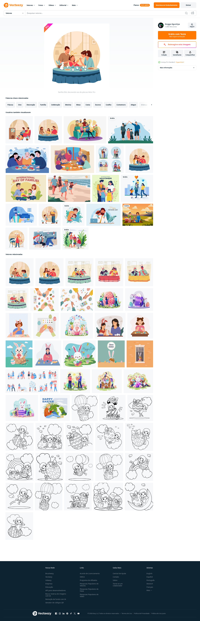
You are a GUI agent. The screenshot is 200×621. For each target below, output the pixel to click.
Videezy (48, 580)
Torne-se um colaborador (118, 585)
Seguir (192, 27)
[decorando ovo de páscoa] (79, 272)
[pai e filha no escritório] (103, 215)
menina (68, 105)
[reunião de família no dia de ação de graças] (72, 159)
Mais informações (166, 68)
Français (150, 587)
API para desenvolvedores (55, 590)
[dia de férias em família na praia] (69, 188)
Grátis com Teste (177, 35)
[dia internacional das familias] (105, 188)
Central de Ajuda (119, 573)
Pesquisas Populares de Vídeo (89, 595)
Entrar (188, 5)
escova (98, 105)
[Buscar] (186, 13)
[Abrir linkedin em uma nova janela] (63, 613)
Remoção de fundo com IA (55, 599)
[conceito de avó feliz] (50, 215)
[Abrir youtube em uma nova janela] (78, 613)
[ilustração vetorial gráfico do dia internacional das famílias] (130, 129)
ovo (19, 105)
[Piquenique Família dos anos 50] (137, 215)
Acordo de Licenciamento (90, 573)
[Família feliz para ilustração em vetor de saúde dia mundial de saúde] (21, 215)
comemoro (121, 105)
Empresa (48, 584)
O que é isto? (180, 62)
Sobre (115, 580)
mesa (78, 105)
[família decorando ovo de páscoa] (139, 159)
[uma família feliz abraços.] (74, 215)
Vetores (30, 5)
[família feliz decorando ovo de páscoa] (20, 272)
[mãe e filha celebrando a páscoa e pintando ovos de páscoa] (110, 326)
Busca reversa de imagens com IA (55, 595)
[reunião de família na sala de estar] (19, 129)
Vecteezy (48, 577)
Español (150, 577)
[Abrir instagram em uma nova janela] (60, 613)
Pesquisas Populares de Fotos (89, 590)
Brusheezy (49, 573)
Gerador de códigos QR (54, 602)
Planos (136, 5)
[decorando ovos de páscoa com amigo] (109, 272)
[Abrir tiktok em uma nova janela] (71, 613)
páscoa (10, 105)
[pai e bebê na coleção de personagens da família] (110, 159)
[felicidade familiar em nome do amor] (137, 188)
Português (151, 580)
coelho (108, 105)
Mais (74, 5)
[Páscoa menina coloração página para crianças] (85, 408)
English (149, 573)
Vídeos (51, 5)
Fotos (40, 5)
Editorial (63, 5)
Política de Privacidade (141, 613)
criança (144, 105)
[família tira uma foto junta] (85, 129)
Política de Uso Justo (158, 613)
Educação (49, 587)
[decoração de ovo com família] (17, 299)
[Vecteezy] (13, 5)
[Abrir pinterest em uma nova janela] (67, 613)
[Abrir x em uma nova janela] (75, 613)
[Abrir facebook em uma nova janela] (56, 613)
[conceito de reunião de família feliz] (27, 159)
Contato (116, 577)
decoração (31, 105)
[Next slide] (149, 105)
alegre (133, 105)
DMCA (82, 577)
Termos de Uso (127, 613)
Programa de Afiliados (88, 580)
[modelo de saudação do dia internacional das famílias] (26, 188)
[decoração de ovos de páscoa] (139, 272)
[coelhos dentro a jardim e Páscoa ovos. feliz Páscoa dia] (79, 353)
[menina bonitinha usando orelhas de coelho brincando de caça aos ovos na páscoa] (111, 353)
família (43, 105)
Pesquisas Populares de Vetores (89, 585)
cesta (88, 105)
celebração (55, 105)
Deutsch (150, 584)
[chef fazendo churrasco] (16, 239)
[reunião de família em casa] (48, 129)
